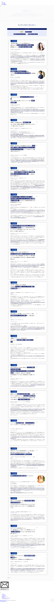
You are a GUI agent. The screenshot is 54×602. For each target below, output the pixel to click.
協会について (4, 597)
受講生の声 (3, 595)
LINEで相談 (3, 3)
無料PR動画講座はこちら (3, 601)
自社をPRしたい (28, 31)
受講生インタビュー (5, 596)
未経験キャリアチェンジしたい (19, 34)
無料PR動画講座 (4, 4)
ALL (21, 31)
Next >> (10, 577)
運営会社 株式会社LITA (3, 600)
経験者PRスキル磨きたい (32, 34)
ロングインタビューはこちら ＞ (27, 25)
